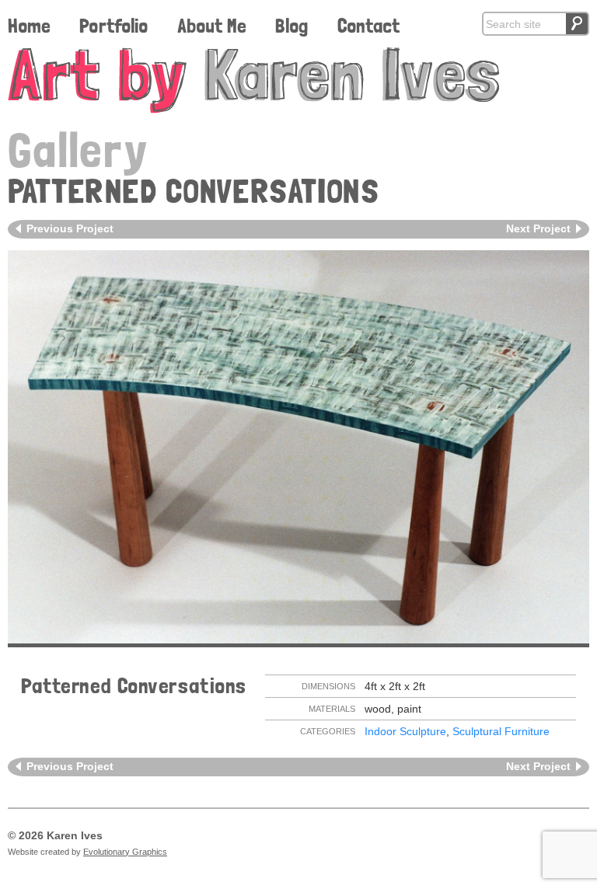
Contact (368, 25)
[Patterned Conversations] (298, 446)
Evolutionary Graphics (125, 851)
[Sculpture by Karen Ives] (298, 80)
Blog (291, 25)
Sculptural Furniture (501, 731)
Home (29, 25)
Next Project (538, 228)
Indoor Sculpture (405, 731)
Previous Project (69, 228)
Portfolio (113, 25)
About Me (211, 25)
